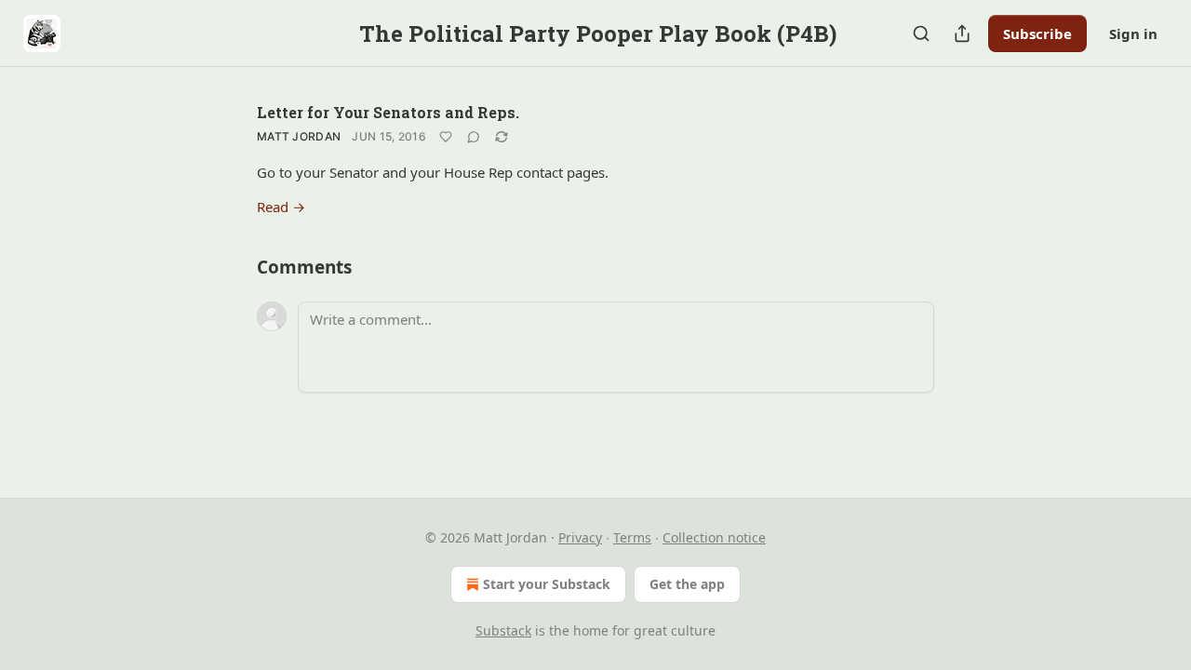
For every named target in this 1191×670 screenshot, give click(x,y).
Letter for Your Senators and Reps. (388, 112)
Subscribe (1037, 33)
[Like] (446, 137)
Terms (632, 537)
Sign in (1133, 33)
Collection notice (714, 537)
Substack (503, 630)
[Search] (921, 33)
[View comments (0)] (474, 137)
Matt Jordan (299, 136)
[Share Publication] (962, 33)
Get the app (687, 584)
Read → (281, 206)
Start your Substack (546, 584)
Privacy (580, 537)
